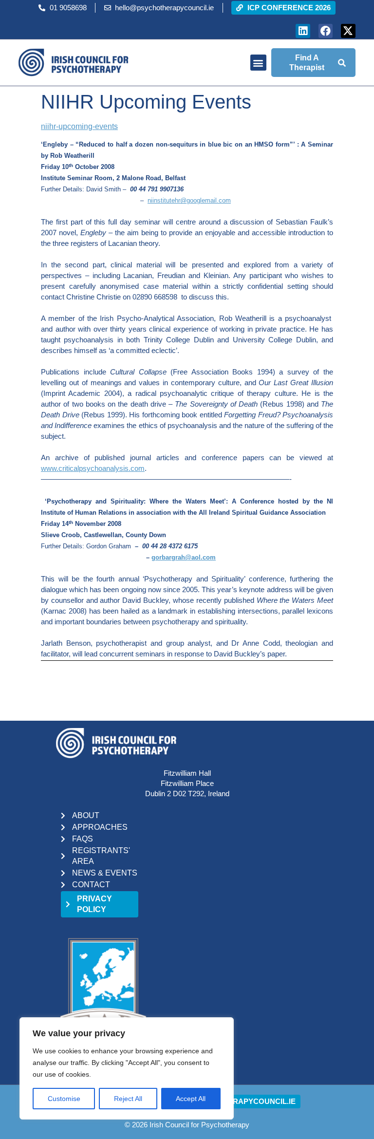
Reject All (128, 1098)
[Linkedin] (303, 31)
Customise (64, 1098)
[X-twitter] (348, 31)
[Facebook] (325, 31)
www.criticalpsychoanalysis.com (93, 468)
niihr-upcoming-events (79, 126)
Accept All (191, 1098)
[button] (258, 63)
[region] (126, 1068)
